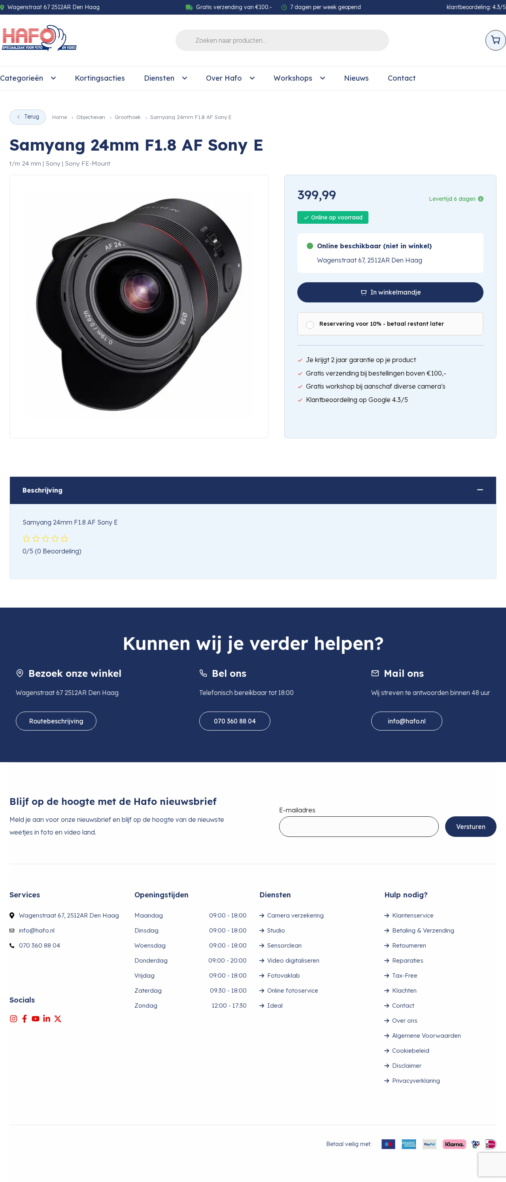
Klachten (404, 990)
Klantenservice (413, 915)
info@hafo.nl (407, 721)
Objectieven (90, 117)
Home (59, 117)
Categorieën (21, 78)
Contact (402, 78)
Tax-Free (404, 975)
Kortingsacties (100, 78)
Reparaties (407, 960)
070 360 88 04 (235, 721)
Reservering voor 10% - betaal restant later (381, 323)
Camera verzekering (295, 915)
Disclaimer (406, 1065)
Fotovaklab (283, 975)
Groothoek (128, 117)
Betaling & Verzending (423, 930)
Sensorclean (284, 945)
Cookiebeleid (410, 1050)
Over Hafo (224, 78)
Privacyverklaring (416, 1080)
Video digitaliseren (293, 960)
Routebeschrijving (56, 721)
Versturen (470, 827)
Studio (276, 930)
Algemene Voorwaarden (426, 1035)
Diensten (159, 78)
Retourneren (409, 945)
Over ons (404, 1020)
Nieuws (356, 78)
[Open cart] (495, 40)
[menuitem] (28, 78)
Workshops (293, 78)
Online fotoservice (292, 990)
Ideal (275, 1005)
